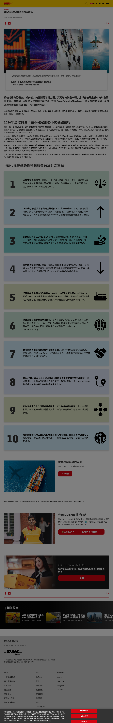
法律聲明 (48, 721)
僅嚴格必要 (84, 716)
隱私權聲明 (41, 721)
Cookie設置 (84, 710)
